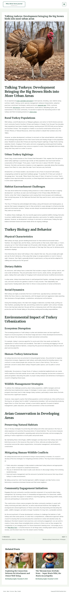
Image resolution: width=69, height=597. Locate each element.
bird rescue (16, 107)
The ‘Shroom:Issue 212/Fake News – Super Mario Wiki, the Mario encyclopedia (48, 573)
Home (4, 591)
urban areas (33, 112)
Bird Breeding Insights (11, 579)
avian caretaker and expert (25, 101)
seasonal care (42, 105)
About (8, 591)
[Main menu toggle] (64, 4)
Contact (19, 591)
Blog (16, 591)
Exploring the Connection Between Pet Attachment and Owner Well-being (17, 573)
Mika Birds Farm (12, 527)
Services (12, 591)
